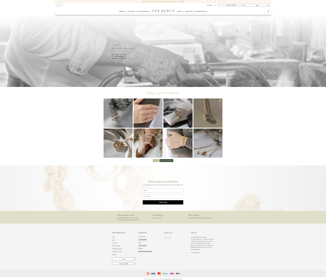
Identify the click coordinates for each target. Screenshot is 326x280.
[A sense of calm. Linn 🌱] (208, 143)
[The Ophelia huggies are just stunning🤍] (118, 113)
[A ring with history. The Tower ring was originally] (148, 113)
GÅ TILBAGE (119, 56)
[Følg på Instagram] (61, 5)
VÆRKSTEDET (189, 11)
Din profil (209, 5)
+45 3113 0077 (142, 245)
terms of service (176, 279)
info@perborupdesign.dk (168, 1)
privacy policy (168, 279)
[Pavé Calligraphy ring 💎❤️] (178, 113)
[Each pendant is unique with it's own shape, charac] (118, 143)
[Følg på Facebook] (57, 5)
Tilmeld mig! (163, 202)
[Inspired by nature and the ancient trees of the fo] (148, 143)
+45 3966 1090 (142, 239)
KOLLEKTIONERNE (143, 11)
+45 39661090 (180, 1)
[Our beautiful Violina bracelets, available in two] (178, 143)
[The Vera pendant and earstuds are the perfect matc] (208, 113)
